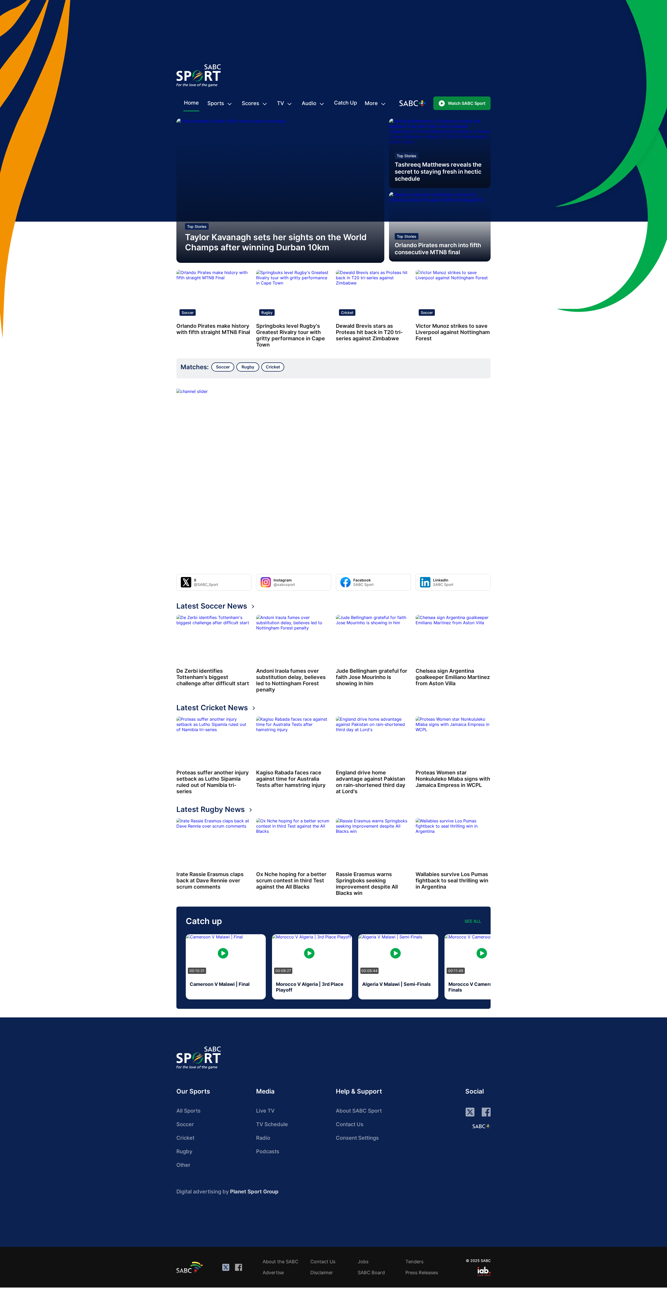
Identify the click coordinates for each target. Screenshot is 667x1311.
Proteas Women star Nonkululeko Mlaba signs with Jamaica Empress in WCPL (453, 778)
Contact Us (349, 1124)
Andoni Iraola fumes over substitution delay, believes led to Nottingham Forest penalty (291, 680)
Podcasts (267, 1151)
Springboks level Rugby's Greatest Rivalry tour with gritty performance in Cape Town (290, 335)
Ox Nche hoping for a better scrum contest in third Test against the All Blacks (291, 880)
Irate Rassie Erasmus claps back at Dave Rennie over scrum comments (210, 880)
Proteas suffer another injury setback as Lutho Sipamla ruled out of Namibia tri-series (212, 781)
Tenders (414, 1261)
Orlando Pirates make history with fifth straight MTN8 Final (213, 329)
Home (191, 103)
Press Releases (421, 1272)
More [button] (371, 103)
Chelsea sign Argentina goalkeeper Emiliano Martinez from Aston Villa (453, 677)
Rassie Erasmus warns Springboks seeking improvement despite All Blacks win (367, 883)
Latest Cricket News (212, 707)
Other (183, 1165)
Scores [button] (250, 103)
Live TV (265, 1111)
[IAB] (484, 1271)
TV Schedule (272, 1124)
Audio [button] (309, 103)
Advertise (273, 1272)
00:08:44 (369, 970)
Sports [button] (215, 103)
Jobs (363, 1261)
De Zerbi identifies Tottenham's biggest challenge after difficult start (212, 677)
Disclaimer (321, 1272)
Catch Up (345, 103)
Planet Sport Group (254, 1191)
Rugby (267, 312)
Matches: (195, 367)
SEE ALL (473, 921)
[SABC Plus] (481, 1126)
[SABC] (190, 1267)
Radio (263, 1138)
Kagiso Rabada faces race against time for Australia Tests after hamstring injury (291, 778)
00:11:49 (455, 970)
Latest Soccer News (211, 606)
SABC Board (371, 1272)
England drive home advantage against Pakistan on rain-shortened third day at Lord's (370, 781)
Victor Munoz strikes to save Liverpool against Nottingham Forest (453, 332)
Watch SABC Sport (466, 103)
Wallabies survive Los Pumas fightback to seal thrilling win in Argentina (452, 880)
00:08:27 (283, 970)
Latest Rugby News (210, 809)
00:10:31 (197, 970)
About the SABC (280, 1261)
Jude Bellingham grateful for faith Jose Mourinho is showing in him (371, 677)
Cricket (347, 312)
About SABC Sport (359, 1111)
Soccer (188, 312)
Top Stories (197, 226)
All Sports (188, 1111)
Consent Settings (357, 1138)
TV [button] (280, 103)
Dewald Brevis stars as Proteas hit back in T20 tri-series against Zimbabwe (369, 332)
